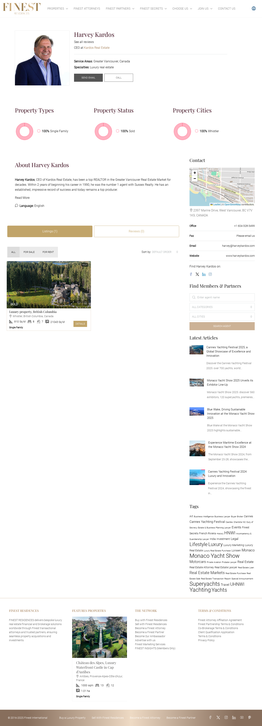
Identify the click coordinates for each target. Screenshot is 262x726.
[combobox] (165, 252)
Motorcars (197, 561)
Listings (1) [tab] (49, 231)
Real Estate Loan (246, 567)
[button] (195, 173)
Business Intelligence (204, 516)
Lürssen (236, 550)
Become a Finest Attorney (150, 628)
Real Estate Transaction (212, 579)
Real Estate (245, 562)
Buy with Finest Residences (151, 620)
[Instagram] (211, 274)
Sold (84, 265)
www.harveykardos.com (240, 255)
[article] (99, 659)
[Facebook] (191, 274)
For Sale (29, 252)
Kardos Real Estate (59, 180)
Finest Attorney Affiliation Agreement (220, 620)
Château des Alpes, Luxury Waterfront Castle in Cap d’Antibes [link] (96, 667)
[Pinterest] (250, 717)
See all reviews (84, 42)
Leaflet (216, 204)
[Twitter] (198, 274)
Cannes (248, 516)
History (220, 533)
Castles (229, 522)
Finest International (35, 717)
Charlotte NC (240, 522)
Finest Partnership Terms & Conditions (221, 624)
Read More (22, 198)
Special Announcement (242, 579)
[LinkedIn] (204, 274)
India (213, 539)
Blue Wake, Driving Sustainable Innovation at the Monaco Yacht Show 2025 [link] (231, 414)
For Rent (48, 252)
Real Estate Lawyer (226, 567)
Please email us (245, 235)
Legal (234, 539)
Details (80, 323)
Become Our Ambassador (150, 636)
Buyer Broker (237, 516)
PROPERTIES (55, 8)
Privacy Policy (206, 640)
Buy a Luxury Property (72, 717)
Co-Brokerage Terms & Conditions (218, 628)
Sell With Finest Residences (108, 717)
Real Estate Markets (207, 572)
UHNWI (237, 584)
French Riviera (207, 533)
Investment (223, 539)
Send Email (88, 77)
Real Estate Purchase (236, 573)
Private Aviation (214, 562)
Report (227, 579)
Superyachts (204, 584)
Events (236, 527)
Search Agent (222, 326)
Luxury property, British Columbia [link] (33, 312)
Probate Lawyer (229, 562)
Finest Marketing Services (150, 644)
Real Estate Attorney (201, 567)
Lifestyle (198, 544)
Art (191, 516)
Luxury (215, 544)
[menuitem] (254, 9)
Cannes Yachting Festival (207, 522)
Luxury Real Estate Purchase (217, 550)
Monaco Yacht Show (214, 556)
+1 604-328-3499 (244, 225)
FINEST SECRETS (151, 8)
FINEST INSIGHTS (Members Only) (155, 648)
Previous (78, 642)
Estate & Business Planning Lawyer (214, 527)
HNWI (229, 532)
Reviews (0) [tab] (136, 231)
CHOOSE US (180, 8)
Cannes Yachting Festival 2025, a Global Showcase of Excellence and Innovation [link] (228, 351)
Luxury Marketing (233, 545)
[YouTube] (242, 717)
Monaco (248, 550)
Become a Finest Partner (149, 632)
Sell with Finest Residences (151, 624)
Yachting (200, 590)
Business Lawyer (222, 516)
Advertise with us (145, 640)
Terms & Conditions (209, 636)
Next (121, 642)
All (13, 252)
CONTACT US (226, 8)
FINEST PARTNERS (118, 8)
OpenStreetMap (232, 204)
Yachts (219, 590)
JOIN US (203, 8)
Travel (225, 585)
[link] (49, 285)
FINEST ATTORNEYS (87, 8)
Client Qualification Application (216, 632)
